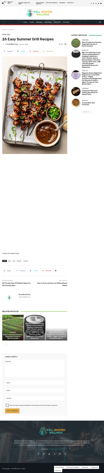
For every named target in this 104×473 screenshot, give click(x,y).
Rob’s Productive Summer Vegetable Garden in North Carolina (13, 336)
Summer (25, 261)
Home (4, 30)
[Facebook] (91, 3)
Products (34, 321)
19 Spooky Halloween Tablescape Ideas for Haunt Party (90, 92)
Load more (86, 112)
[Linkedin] (49, 454)
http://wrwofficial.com (24, 297)
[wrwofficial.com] (3, 44)
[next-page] (6, 344)
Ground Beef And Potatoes (88, 104)
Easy (9, 261)
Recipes (19, 261)
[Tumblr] (60, 454)
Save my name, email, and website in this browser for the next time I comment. (33, 405)
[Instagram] (93, 3)
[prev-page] (3, 344)
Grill (14, 261)
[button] (99, 22)
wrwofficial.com (12, 44)
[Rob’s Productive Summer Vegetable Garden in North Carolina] (13, 327)
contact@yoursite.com (56, 449)
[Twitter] (96, 3)
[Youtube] (101, 3)
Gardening (12, 332)
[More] (56, 271)
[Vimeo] (98, 3)
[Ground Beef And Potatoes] (75, 102)
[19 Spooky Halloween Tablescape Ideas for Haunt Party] (75, 91)
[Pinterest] (55, 454)
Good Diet (10, 30)
